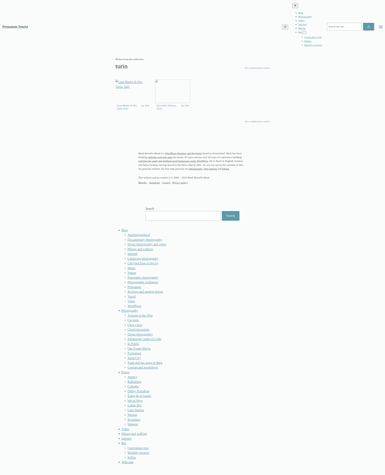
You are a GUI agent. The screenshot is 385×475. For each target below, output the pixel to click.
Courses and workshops (143, 367)
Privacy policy (180, 182)
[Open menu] (285, 27)
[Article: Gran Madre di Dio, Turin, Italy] (133, 91)
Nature (132, 272)
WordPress (134, 306)
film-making (210, 168)
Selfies (132, 457)
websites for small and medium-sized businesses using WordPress (173, 161)
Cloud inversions (138, 329)
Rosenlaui (134, 419)
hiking (225, 168)
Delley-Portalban (138, 391)
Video (131, 301)
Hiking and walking (140, 249)
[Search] (368, 27)
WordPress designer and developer (183, 153)
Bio (124, 443)
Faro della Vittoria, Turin (166, 107)
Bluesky (142, 182)
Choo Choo (135, 325)
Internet (132, 254)
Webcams (128, 462)
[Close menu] (295, 5)
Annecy (132, 377)
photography (196, 168)
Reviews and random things (145, 291)
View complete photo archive (257, 68)
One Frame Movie (139, 348)
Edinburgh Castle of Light (144, 339)
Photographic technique (143, 282)
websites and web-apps (160, 157)
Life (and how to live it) (143, 263)
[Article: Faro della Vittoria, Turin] (172, 91)
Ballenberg (135, 381)
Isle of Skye (135, 400)
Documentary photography (145, 239)
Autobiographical (139, 235)
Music (132, 268)
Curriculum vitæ (138, 448)
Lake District (136, 410)
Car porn (133, 320)
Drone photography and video (147, 244)
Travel (132, 296)
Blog (125, 230)
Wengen (133, 424)
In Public (133, 344)
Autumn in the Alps (140, 315)
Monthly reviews (138, 452)
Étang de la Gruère (139, 396)
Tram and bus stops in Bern (145, 363)
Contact (166, 182)
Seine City (134, 358)
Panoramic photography (143, 277)
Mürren (132, 415)
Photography (130, 310)
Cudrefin (133, 386)
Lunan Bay (135, 405)
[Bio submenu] (304, 32)
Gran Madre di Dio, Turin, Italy (127, 107)
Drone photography (140, 334)
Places (125, 372)
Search (150, 208)
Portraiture (134, 287)
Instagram (154, 182)
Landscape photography (143, 258)
